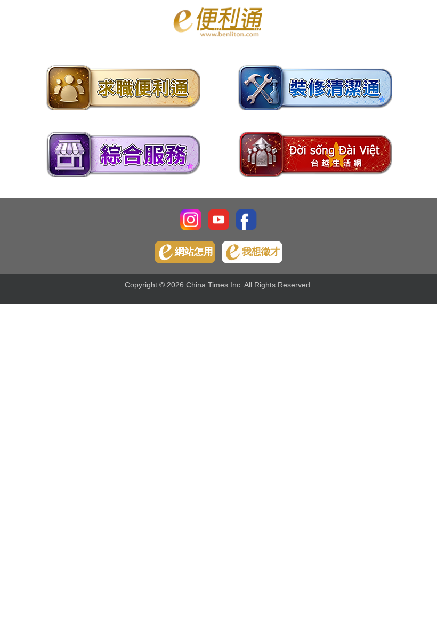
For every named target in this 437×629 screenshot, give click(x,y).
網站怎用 (194, 251)
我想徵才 (261, 251)
